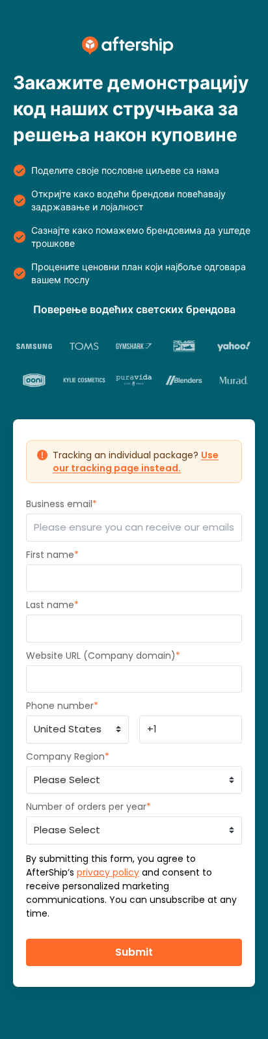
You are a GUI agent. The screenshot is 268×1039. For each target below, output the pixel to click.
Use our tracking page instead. (136, 462)
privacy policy (108, 872)
